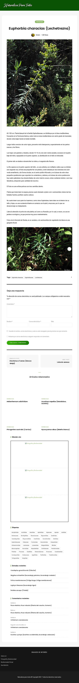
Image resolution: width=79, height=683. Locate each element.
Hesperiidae (54, 542)
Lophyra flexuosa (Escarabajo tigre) (23, 585)
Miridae (54, 545)
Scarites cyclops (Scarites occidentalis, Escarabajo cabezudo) (33, 635)
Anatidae (32, 532)
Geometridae (44, 542)
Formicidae (34, 542)
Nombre (10, 322)
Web (52, 322)
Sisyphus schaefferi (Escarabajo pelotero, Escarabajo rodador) (33, 575)
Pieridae (14, 552)
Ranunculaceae (39, 552)
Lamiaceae (26, 545)
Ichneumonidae (16, 545)
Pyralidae (29, 552)
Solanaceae (25, 555)
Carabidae (54, 536)
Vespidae (24, 558)
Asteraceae (15, 536)
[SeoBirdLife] (39, 508)
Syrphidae (34, 555)
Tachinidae (43, 555)
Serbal (38, 35)
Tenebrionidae (53, 555)
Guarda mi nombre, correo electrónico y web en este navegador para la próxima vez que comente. (38, 331)
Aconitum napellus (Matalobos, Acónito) (53, 403)
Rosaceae (49, 552)
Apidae (57, 532)
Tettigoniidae (15, 558)
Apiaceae (49, 532)
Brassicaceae (34, 536)
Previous (10, 249)
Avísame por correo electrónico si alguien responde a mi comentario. (29, 337)
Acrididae (24, 532)
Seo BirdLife (4, 665)
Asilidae (63, 532)
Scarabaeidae (58, 552)
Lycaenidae (35, 545)
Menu (74, 5)
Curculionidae (46, 539)
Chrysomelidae (27, 539)
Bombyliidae (24, 536)
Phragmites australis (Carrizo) (19, 430)
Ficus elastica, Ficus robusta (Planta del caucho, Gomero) (31, 605)
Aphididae (40, 532)
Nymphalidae (35, 548)
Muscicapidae (16, 548)
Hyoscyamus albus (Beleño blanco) (55, 430)
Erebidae (55, 539)
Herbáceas (39, 22)
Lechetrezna (38, 277)
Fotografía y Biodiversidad (8, 659)
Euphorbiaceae (29, 277)
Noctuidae (25, 548)
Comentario (11, 304)
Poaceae (21, 552)
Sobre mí (3, 656)
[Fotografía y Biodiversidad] (39, 454)
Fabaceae (25, 542)
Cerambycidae (16, 539)
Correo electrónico (35, 322)
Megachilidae (45, 545)
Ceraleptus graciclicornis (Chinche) (23, 570)
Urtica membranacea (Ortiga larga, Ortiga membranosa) (31, 580)
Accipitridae (15, 532)
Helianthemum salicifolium (17, 402)
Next (69, 249)
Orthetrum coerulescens (19, 620)
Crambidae (37, 539)
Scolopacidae (15, 555)
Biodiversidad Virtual (7, 662)
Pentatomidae (55, 548)
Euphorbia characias (17, 277)
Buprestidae (44, 536)
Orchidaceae (44, 548)
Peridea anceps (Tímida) (19, 590)
